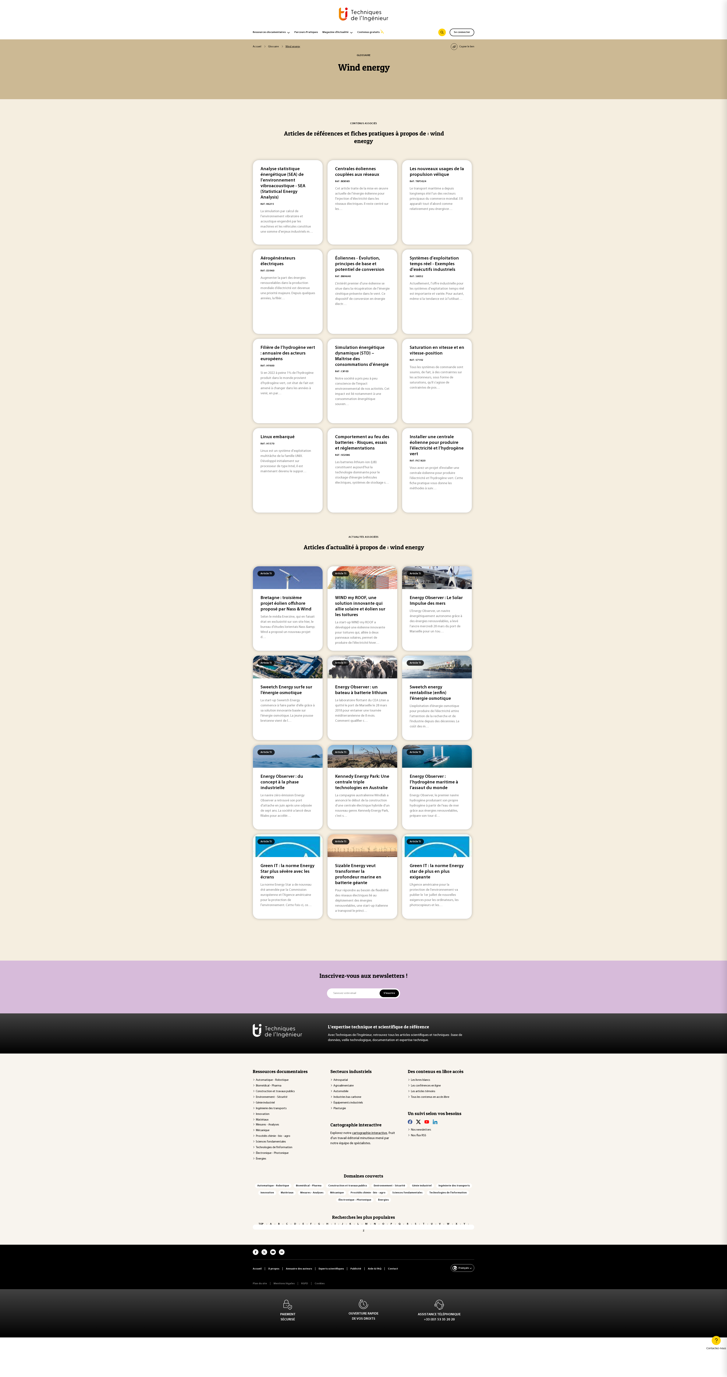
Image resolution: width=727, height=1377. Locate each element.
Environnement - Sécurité (271, 1097)
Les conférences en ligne (426, 1085)
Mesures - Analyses (267, 1124)
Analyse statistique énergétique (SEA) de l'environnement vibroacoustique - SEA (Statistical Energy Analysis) (283, 183)
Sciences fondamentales (271, 1141)
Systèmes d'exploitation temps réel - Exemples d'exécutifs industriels (434, 264)
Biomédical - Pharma (268, 1085)
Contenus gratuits (368, 32)
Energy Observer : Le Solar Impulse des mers (436, 601)
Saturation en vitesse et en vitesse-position (437, 350)
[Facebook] (410, 1121)
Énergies (261, 1158)
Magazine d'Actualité (335, 32)
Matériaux (262, 1119)
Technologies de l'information (274, 1147)
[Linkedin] (435, 1121)
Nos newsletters (421, 1129)
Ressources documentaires (269, 32)
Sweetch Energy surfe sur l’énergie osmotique (286, 690)
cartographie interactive (369, 1133)
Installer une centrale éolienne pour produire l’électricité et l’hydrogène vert (437, 445)
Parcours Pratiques (306, 32)
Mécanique (262, 1130)
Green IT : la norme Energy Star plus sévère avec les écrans (287, 872)
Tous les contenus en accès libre (430, 1097)
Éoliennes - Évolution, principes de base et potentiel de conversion (359, 264)
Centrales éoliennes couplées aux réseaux (357, 172)
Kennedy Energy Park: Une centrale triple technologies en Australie (362, 782)
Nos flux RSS (418, 1135)
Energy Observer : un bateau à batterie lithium (361, 690)
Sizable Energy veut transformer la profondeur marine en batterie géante (358, 874)
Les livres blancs (420, 1080)
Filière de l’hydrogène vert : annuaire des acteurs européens (288, 353)
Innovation (262, 1114)
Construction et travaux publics (275, 1091)
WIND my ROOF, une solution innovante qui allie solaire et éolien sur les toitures (360, 606)
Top (261, 1224)
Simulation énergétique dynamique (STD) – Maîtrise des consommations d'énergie (362, 356)
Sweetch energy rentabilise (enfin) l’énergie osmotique (430, 693)
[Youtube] (426, 1121)
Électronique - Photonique (272, 1153)
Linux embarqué (278, 437)
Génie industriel (265, 1102)
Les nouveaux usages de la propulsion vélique (437, 172)
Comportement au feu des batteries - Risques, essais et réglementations (362, 443)
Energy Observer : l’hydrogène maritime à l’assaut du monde (434, 782)
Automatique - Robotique (272, 1080)
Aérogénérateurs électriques (278, 261)
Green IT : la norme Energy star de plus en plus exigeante (437, 872)
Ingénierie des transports (271, 1108)
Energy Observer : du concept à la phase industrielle (282, 782)
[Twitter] (418, 1121)
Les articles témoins (423, 1091)
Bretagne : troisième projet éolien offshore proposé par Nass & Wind (286, 604)
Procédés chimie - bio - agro (273, 1136)
